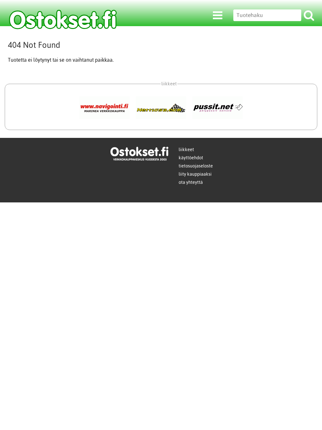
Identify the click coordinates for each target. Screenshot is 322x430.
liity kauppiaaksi (195, 174)
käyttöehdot (191, 157)
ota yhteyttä (191, 182)
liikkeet (186, 149)
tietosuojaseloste (196, 165)
